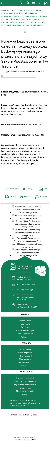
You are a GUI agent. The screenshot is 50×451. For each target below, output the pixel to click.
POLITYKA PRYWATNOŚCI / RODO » (25, 403)
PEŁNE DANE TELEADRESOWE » (23, 401)
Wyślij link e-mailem (29, 174)
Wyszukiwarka (21, 3)
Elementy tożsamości (25, 391)
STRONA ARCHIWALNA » (20, 406)
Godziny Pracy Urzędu (25, 330)
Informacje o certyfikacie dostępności (25, 422)
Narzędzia (27, 3)
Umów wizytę (25, 359)
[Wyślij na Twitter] (25, 174)
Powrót (24, 196)
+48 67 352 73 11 (28, 284)
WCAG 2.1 (32, 430)
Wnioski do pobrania (25, 352)
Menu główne (33, 3)
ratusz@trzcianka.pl (25, 290)
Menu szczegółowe (39, 3)
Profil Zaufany (25, 362)
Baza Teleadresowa (25, 334)
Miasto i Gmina (25, 372)
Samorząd (25, 314)
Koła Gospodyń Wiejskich (25, 381)
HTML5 (21, 431)
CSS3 (24, 431)
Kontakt (40, 196)
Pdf (42, 188)
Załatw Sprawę (25, 349)
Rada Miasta (25, 324)
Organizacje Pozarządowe (25, 384)
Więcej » (25, 337)
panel (46, 3)
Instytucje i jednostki (25, 378)
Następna (27, 188)
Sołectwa (25, 327)
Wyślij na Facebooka (20, 174)
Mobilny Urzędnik (25, 356)
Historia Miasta (25, 388)
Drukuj (9, 196)
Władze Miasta (25, 320)
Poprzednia (10, 188)
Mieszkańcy (25, 343)
